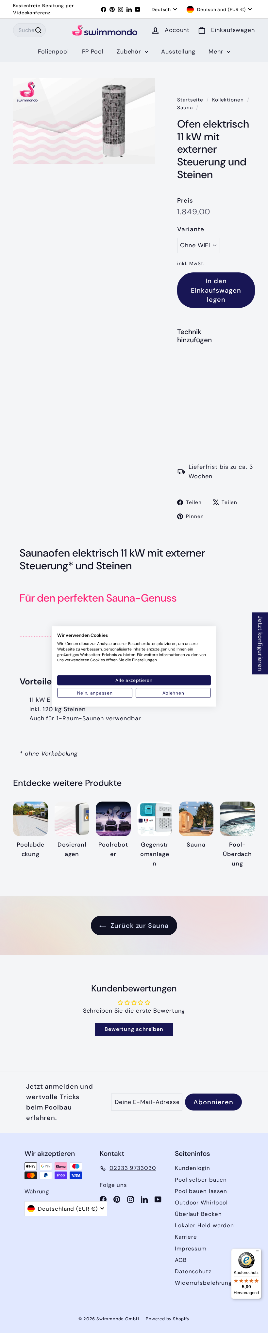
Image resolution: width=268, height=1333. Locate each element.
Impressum (191, 1248)
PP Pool (93, 51)
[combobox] (29, 30)
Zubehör (130, 51)
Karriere (186, 1236)
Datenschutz (193, 1271)
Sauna (185, 107)
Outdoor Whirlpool (201, 1202)
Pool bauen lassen (201, 1191)
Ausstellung (178, 51)
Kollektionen (228, 100)
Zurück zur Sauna (138, 925)
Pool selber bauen (201, 1179)
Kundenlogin (192, 1168)
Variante (190, 229)
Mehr (217, 51)
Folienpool (53, 51)
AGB (181, 1260)
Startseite (191, 100)
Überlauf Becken (198, 1214)
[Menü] (257, 1252)
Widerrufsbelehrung (203, 1282)
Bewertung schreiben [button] (134, 1029)
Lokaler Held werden (204, 1225)
